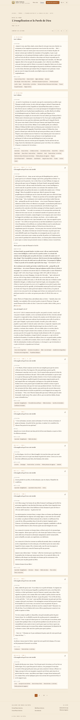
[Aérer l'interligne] (66, 30)
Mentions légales (64, 710)
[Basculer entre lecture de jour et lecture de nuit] (66, 2)
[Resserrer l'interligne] (63, 30)
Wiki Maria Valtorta (39, 708)
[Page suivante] (47, 695)
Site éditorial (38, 710)
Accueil (14, 13)
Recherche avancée (52, 2)
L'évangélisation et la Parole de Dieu (36, 13)
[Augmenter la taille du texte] (58, 30)
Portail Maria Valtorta (17, 708)
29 (44, 695)
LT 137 (18, 306)
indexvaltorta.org (64, 708)
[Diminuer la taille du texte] (55, 30)
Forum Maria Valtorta (17, 710)
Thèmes (20, 13)
